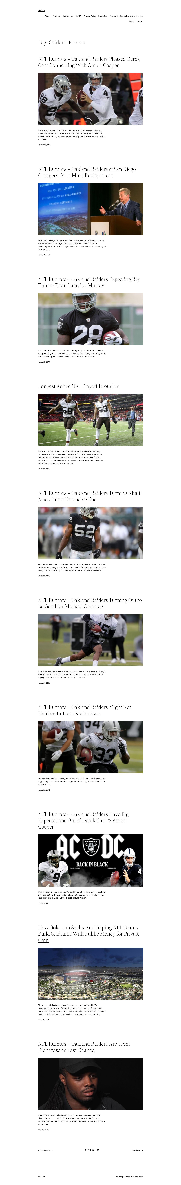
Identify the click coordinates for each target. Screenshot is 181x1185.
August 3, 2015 (44, 790)
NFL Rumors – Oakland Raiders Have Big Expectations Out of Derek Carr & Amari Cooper (83, 820)
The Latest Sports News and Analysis (126, 16)
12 (98, 1150)
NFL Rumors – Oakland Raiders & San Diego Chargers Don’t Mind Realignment (87, 172)
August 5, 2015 (44, 469)
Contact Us (68, 16)
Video (131, 21)
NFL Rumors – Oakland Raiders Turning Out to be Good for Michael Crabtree (90, 603)
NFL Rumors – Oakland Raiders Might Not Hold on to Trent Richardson (84, 710)
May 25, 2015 (43, 1020)
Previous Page (45, 1150)
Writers (140, 21)
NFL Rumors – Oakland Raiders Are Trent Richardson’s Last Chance (84, 1047)
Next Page (137, 1150)
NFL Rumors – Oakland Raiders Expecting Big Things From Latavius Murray (88, 282)
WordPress (138, 1177)
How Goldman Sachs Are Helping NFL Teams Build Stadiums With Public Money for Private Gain (88, 933)
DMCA (78, 16)
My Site (41, 10)
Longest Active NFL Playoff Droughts (78, 386)
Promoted (102, 16)
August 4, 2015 (44, 683)
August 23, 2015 (44, 145)
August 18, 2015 (44, 255)
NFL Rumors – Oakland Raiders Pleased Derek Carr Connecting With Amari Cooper (89, 62)
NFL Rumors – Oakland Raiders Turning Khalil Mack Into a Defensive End (90, 496)
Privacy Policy (90, 16)
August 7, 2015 (44, 362)
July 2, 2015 (43, 903)
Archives (56, 16)
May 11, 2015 (43, 1130)
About (47, 16)
